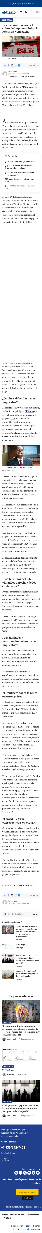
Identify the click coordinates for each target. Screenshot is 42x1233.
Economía (7, 20)
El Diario (29, 411)
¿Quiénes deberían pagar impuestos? (21, 162)
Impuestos (20, 886)
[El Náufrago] (8, 947)
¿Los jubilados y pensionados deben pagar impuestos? (19, 173)
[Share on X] (11, 65)
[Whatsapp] (38, 1173)
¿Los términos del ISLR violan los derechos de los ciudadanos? (18, 167)
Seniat (32, 886)
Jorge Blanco (10, 1074)
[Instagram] (16, 1173)
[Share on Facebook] (8, 65)
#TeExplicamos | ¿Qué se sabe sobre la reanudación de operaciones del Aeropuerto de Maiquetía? (20, 1108)
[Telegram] (33, 1173)
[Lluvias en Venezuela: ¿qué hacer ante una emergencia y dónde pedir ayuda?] (8, 974)
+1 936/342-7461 (13, 1147)
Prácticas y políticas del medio (13, 1215)
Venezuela (19, 940)
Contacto (7, 1218)
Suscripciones (33, 1215)
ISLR (12, 418)
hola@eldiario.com (8, 1153)
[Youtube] (29, 1173)
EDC (14, 886)
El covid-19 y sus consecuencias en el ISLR (19, 187)
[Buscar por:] (18, 914)
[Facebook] (20, 1173)
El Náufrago (20, 945)
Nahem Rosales (12, 71)
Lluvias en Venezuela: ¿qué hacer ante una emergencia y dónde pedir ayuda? (27, 973)
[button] (21, 12)
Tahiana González (12, 1039)
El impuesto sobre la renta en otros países (19, 180)
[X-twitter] (25, 1173)
